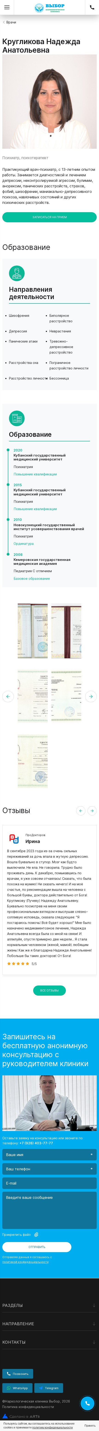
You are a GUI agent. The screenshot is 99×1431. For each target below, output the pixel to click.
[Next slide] (92, 810)
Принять (90, 1425)
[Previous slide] (80, 810)
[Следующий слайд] (91, 696)
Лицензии (10, 1333)
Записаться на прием (49, 217)
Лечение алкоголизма (20, 1333)
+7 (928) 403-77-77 (93, 7)
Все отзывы (49, 990)
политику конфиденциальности (52, 1427)
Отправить (37, 1247)
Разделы (12, 1305)
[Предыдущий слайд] (8, 696)
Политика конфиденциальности (28, 1407)
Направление (18, 1323)
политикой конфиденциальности (25, 1262)
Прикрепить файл (16, 1235)
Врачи (11, 22)
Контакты (14, 1342)
